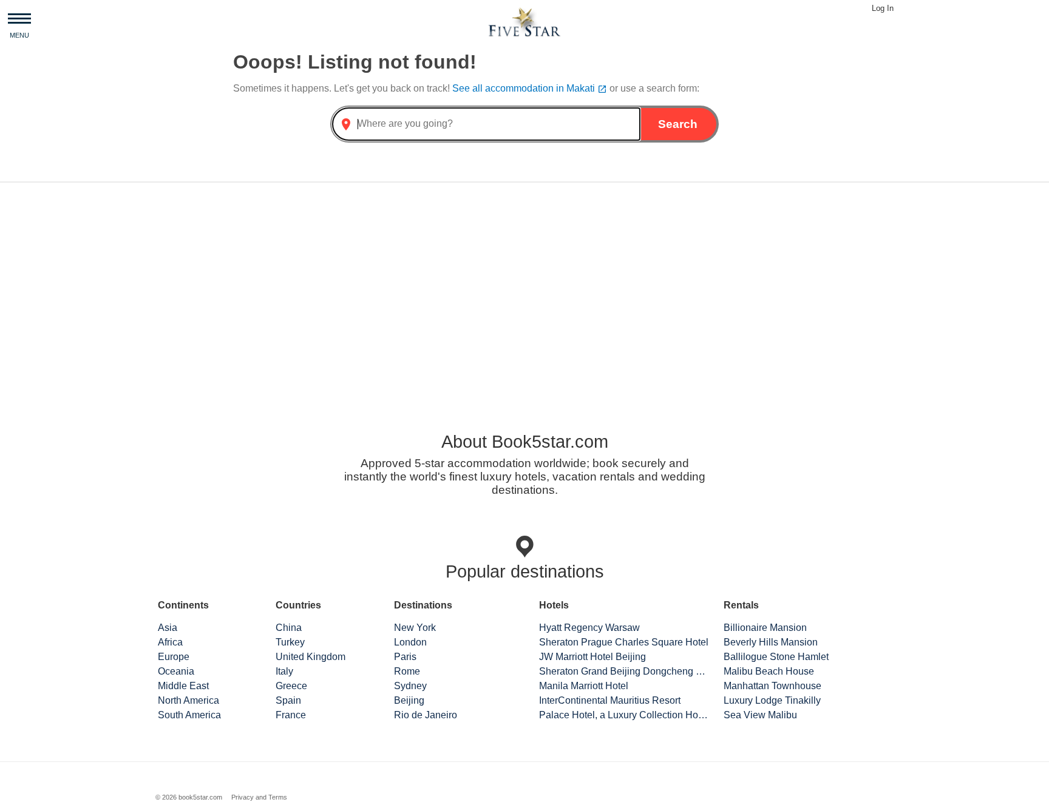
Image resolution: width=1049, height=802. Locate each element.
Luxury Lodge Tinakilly (772, 700)
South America (189, 715)
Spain (288, 700)
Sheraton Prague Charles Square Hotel (623, 642)
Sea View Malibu (760, 715)
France (291, 715)
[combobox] (486, 124)
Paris (405, 657)
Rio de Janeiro (425, 715)
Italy (284, 671)
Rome (407, 671)
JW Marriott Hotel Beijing (592, 657)
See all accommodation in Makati (529, 88)
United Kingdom (310, 657)
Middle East (183, 686)
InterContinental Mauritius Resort (610, 700)
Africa (170, 642)
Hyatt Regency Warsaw (589, 627)
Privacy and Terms (259, 797)
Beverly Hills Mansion (771, 642)
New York (415, 627)
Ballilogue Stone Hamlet (776, 657)
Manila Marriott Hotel (583, 686)
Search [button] (678, 124)
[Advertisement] (524, 287)
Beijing (409, 700)
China (289, 627)
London (410, 642)
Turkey (290, 642)
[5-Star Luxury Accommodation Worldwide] (524, 21)
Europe (173, 657)
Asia (167, 627)
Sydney (410, 686)
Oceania (176, 671)
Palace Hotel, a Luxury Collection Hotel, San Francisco (624, 715)
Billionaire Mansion (765, 627)
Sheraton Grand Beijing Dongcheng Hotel (624, 671)
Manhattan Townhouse (772, 686)
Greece (291, 686)
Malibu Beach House (769, 671)
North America (188, 700)
